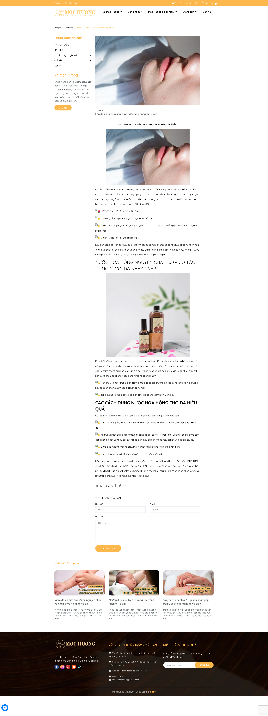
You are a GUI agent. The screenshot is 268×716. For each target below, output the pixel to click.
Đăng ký (204, 664)
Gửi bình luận (108, 548)
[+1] (124, 486)
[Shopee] (74, 667)
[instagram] (62, 667)
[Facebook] (57, 667)
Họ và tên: (100, 504)
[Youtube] (68, 667)
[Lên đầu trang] (263, 708)
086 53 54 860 (71, 3)
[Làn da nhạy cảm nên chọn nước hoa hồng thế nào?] (147, 70)
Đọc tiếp (63, 107)
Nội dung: (99, 516)
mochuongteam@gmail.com (125, 679)
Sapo (153, 691)
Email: (152, 504)
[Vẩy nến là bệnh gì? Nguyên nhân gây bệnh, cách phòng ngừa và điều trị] (188, 582)
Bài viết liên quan (66, 563)
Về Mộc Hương (66, 75)
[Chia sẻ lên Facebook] (115, 486)
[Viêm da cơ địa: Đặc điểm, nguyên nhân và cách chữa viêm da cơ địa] (79, 582)
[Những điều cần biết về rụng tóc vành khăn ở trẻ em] (134, 582)
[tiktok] (79, 667)
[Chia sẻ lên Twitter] (120, 486)
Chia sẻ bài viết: (106, 486)
